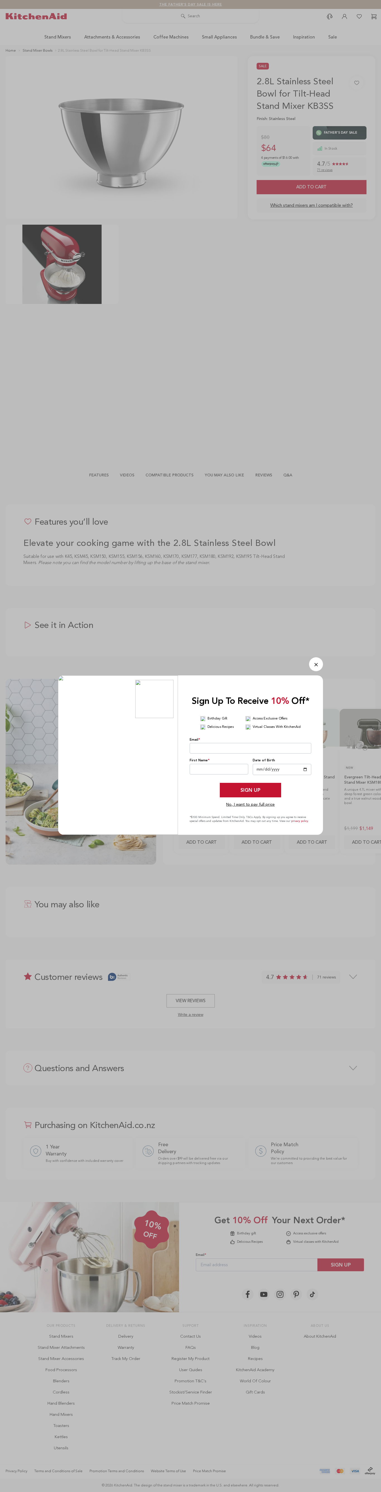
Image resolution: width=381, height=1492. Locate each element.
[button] (316, 664)
